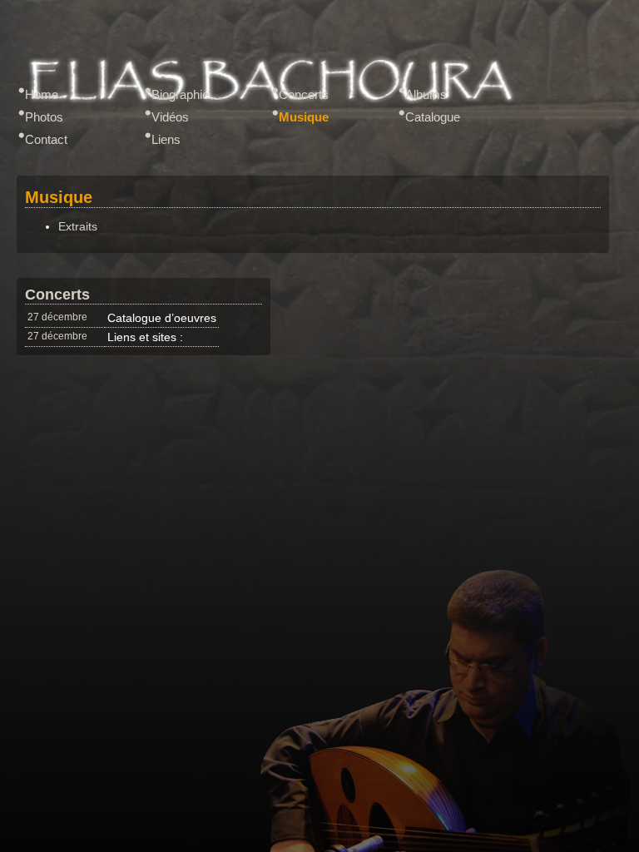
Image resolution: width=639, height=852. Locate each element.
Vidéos (170, 117)
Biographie (180, 94)
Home (41, 94)
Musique (304, 117)
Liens (166, 139)
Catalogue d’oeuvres (161, 317)
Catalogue (432, 117)
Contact (46, 139)
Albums (426, 94)
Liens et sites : (145, 337)
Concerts (304, 94)
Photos (44, 117)
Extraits (77, 226)
